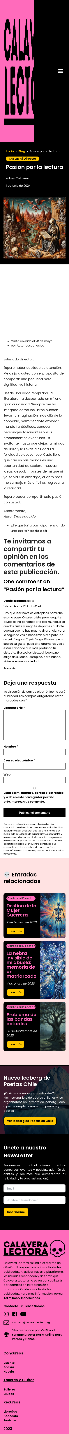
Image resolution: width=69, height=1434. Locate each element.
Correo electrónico (19, 760)
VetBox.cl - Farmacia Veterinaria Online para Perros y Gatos (37, 1334)
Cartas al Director (22, 159)
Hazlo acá (38, 530)
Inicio (10, 151)
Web (6, 774)
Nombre (10, 746)
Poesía (8, 1367)
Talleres (9, 1389)
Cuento (9, 1363)
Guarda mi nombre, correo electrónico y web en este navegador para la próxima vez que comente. (33, 797)
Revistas (9, 1420)
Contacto (10, 1306)
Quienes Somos (33, 1306)
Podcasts (10, 1416)
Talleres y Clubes (18, 1379)
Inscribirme (16, 1212)
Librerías (10, 1411)
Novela (8, 1371)
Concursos (13, 1353)
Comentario (14, 708)
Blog (21, 151)
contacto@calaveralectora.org (31, 1322)
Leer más (16, 931)
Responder (9, 668)
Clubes (8, 1394)
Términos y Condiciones (21, 1298)
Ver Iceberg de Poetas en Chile (30, 1121)
